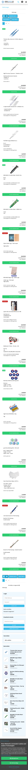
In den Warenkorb (14, 125)
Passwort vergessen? (9, 611)
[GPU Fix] (7, 2)
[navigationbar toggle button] (26, 2)
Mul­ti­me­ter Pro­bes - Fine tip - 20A (11, 346)
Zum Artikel (14, 58)
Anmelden (14, 605)
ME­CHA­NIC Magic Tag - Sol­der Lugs (11, 277)
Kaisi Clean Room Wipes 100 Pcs (11, 481)
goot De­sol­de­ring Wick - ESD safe (11, 448)
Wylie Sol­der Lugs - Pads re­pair (11, 243)
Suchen (14, 625)
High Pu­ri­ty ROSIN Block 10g (10, 414)
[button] (3, 16)
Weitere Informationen (14, 767)
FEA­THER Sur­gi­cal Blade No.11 (10, 140)
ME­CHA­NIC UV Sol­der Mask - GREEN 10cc (13, 209)
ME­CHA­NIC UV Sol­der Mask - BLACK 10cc (13, 175)
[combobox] (13, 16)
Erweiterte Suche (14, 628)
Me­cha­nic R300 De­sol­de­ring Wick (11, 380)
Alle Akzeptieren (14, 758)
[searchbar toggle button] (18, 2)
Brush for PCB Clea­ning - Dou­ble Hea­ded (13, 549)
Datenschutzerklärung (5, 755)
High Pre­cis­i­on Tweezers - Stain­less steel (13, 73)
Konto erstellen (7, 609)
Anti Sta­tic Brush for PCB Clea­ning (11, 515)
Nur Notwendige (14, 763)
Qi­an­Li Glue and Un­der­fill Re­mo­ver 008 (12, 311)
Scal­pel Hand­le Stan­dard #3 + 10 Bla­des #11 (14, 106)
